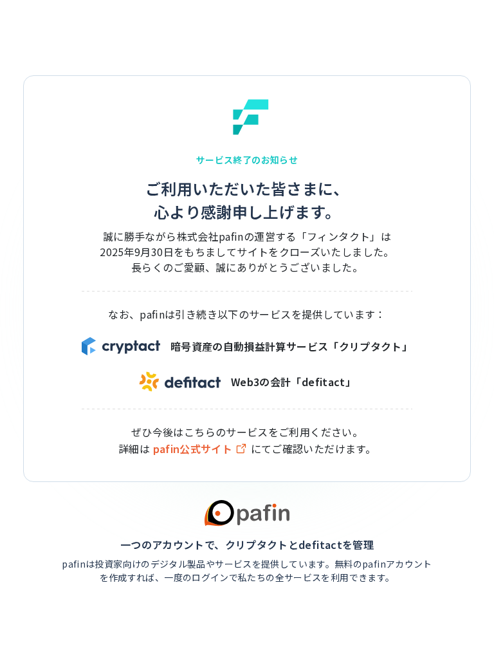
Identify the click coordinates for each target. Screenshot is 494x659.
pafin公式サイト (193, 449)
